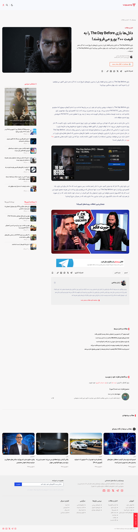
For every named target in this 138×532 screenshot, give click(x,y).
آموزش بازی (130, 505)
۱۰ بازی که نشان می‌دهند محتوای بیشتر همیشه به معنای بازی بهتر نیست (17, 159)
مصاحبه (114, 515)
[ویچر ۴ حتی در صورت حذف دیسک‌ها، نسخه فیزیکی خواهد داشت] (33, 179)
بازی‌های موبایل (96, 510)
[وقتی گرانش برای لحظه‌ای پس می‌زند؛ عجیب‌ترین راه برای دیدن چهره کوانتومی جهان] (52, 444)
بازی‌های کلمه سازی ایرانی (126, 513)
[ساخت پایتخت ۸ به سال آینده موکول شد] (33, 189)
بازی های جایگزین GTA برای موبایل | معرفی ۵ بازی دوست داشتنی (17, 208)
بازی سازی (114, 508)
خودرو (100, 456)
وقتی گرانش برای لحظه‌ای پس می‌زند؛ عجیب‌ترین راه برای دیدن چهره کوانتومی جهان (52, 461)
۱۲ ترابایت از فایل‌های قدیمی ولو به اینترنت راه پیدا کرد (17, 168)
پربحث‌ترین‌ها (9, 202)
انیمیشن (65, 508)
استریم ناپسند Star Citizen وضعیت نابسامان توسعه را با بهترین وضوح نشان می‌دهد (106, 349)
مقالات (115, 518)
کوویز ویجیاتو (80, 513)
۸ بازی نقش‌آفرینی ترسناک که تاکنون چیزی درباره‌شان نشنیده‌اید (18, 140)
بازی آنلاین (117, 273)
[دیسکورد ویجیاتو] (104, 490)
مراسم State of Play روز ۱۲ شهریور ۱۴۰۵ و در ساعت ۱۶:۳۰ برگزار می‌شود (17, 130)
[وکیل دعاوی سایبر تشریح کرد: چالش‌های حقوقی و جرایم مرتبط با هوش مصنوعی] (18, 444)
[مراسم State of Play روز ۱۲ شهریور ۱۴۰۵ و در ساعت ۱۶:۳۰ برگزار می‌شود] (33, 132)
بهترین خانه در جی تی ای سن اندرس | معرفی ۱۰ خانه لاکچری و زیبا (17, 227)
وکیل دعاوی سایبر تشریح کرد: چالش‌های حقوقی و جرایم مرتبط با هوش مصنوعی (20, 461)
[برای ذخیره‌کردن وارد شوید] (102, 71)
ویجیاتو (134, 20)
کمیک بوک (81, 510)
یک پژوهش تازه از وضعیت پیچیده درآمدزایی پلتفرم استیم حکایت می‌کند (110, 345)
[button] (12, 5)
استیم (126, 273)
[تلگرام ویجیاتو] (117, 490)
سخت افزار (114, 513)
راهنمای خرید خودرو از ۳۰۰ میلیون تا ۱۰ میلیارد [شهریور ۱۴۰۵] (88, 461)
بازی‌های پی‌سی (96, 505)
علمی (134, 456)
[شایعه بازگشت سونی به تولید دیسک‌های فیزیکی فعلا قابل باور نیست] (33, 151)
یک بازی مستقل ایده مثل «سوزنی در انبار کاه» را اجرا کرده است (112, 342)
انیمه (66, 505)
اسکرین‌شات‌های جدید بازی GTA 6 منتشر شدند (22, 120)
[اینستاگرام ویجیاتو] (122, 490)
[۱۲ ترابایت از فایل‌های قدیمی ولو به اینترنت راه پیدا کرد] (33, 170)
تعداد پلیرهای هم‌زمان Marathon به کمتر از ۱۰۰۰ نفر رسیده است (112, 338)
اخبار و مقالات (125, 20)
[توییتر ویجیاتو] (113, 490)
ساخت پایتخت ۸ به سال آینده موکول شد (19, 186)
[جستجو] (7, 5)
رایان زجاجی (118, 56)
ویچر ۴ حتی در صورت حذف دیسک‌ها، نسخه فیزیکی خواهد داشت (18, 178)
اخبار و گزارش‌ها (112, 505)
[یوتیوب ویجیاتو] (108, 490)
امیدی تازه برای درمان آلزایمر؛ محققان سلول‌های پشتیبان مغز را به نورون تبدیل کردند (121, 461)
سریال (66, 510)
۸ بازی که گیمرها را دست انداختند (21, 244)
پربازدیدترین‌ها (29, 202)
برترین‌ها (114, 510)
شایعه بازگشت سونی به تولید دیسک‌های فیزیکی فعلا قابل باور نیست (19, 149)
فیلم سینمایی (64, 513)
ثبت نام (114, 383)
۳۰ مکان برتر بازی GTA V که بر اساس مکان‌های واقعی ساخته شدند (17, 236)
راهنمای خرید (129, 508)
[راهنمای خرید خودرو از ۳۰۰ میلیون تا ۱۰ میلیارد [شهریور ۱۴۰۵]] (86, 444)
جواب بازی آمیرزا (128, 510)
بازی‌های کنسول (96, 508)
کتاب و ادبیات (80, 508)
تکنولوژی (32, 456)
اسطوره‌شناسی (80, 505)
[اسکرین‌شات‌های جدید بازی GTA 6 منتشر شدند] (20, 107)
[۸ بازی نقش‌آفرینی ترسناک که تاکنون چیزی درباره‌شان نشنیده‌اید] (33, 141)
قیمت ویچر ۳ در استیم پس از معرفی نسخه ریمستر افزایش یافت (112, 334)
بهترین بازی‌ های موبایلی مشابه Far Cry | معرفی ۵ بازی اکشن (19, 217)
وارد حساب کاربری (101, 383)
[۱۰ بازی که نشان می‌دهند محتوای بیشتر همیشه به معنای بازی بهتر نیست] (33, 160)
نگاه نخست (113, 520)
